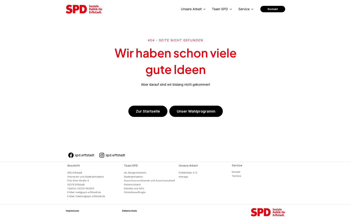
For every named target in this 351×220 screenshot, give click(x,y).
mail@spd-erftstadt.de (88, 192)
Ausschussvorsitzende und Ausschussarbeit (149, 180)
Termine (236, 175)
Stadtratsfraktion (133, 176)
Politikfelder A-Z (188, 172)
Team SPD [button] (220, 9)
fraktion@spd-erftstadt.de (90, 196)
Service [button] (244, 9)
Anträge (183, 176)
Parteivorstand (132, 184)
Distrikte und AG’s (134, 188)
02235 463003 (85, 188)
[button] (203, 9)
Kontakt (236, 171)
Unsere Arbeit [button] (191, 9)
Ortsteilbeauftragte (135, 192)
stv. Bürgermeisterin (135, 172)
